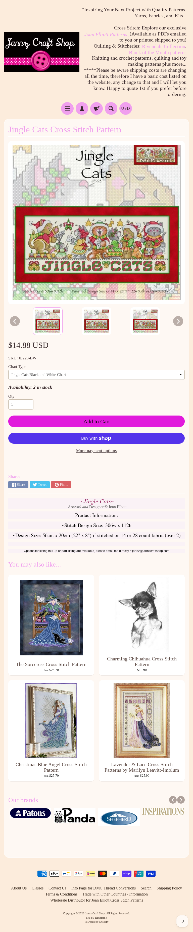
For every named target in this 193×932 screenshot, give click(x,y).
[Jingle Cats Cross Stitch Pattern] (48, 321)
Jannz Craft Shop (95, 913)
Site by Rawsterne (96, 917)
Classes (37, 888)
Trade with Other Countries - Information (115, 894)
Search (146, 888)
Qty (11, 396)
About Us (19, 888)
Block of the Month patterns (157, 52)
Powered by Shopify (97, 921)
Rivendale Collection (163, 46)
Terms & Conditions (61, 894)
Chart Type (17, 366)
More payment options (96, 451)
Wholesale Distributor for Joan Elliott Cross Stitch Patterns (96, 900)
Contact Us (57, 888)
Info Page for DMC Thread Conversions (103, 888)
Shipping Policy (169, 888)
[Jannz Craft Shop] (41, 52)
